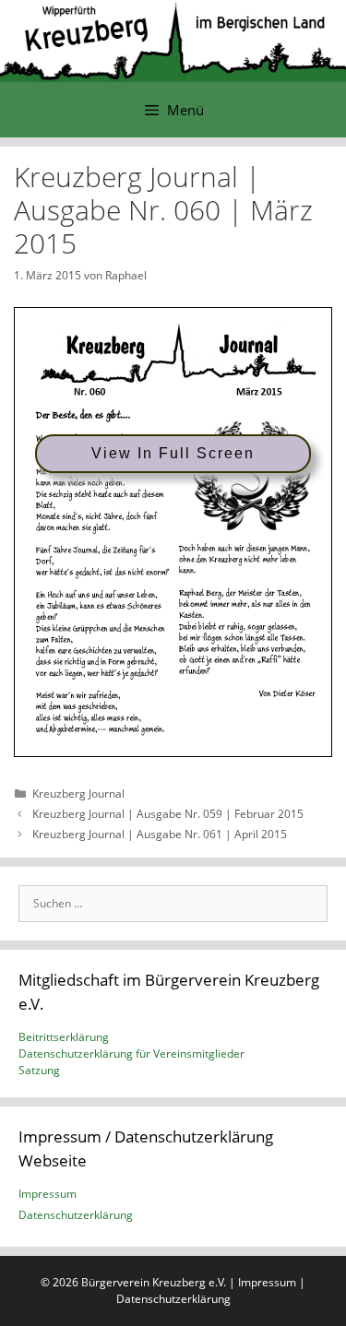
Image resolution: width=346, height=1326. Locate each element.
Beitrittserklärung (63, 1037)
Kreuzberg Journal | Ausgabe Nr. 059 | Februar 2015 (168, 814)
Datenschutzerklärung (75, 1215)
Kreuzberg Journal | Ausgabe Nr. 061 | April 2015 (159, 834)
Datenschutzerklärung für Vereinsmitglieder (131, 1053)
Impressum (47, 1194)
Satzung (39, 1070)
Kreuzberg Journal (78, 793)
